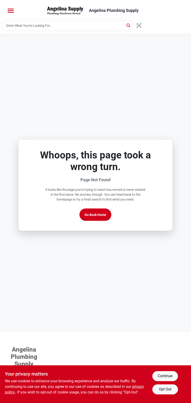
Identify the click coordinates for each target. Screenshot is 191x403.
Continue (165, 376)
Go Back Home (95, 215)
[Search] (128, 25)
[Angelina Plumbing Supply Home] (65, 10)
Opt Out (165, 389)
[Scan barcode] (139, 26)
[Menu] (11, 11)
